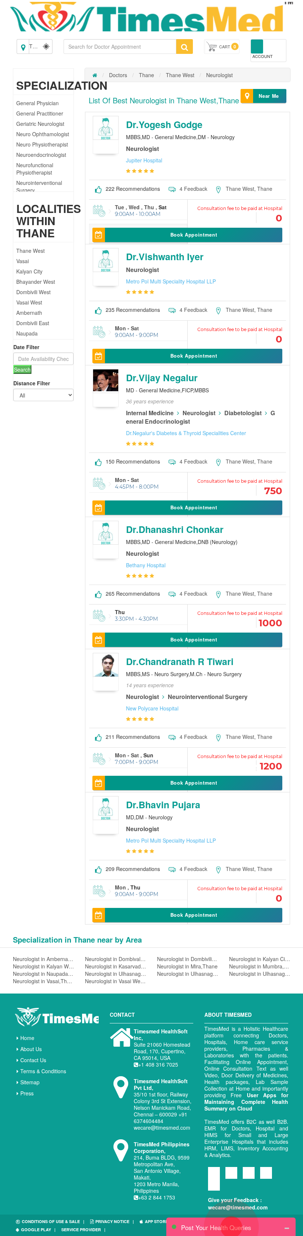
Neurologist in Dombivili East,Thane (187, 959)
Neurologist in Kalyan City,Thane (259, 959)
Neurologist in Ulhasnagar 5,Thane (259, 973)
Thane (146, 75)
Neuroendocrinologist (41, 154)
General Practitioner (39, 113)
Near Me (269, 95)
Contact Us (33, 1060)
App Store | (159, 1221)
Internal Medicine (150, 413)
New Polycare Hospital (152, 708)
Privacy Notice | (114, 1221)
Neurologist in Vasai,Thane (43, 981)
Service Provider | (83, 1229)
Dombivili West (33, 292)
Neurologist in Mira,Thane (187, 966)
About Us (31, 1049)
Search (22, 369)
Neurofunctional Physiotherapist (34, 168)
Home (27, 1038)
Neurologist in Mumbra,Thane (259, 966)
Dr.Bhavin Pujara (163, 804)
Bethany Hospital (146, 565)
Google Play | (38, 1229)
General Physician (37, 103)
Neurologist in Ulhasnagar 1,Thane (115, 973)
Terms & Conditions (43, 1071)
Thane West (30, 250)
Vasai (22, 261)
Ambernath (29, 312)
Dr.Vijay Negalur (162, 377)
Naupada (27, 333)
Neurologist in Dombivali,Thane (115, 959)
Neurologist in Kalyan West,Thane (43, 966)
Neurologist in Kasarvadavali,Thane (115, 966)
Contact (122, 1014)
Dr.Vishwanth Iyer (165, 256)
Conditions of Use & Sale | (53, 1221)
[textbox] (120, 46)
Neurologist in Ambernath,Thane (43, 959)
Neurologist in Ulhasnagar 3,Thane (187, 973)
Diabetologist (243, 413)
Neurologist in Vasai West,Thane (115, 981)
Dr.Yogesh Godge (164, 124)
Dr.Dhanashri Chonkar (175, 529)
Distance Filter (31, 383)
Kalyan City (29, 271)
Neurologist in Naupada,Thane (43, 973)
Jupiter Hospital (144, 160)
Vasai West (29, 302)
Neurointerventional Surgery (208, 696)
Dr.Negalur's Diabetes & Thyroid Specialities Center (186, 433)
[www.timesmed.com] (95, 74)
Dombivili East (32, 323)
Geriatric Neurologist (40, 123)
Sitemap (30, 1082)
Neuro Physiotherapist (42, 144)
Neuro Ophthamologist (42, 134)
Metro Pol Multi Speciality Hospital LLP (171, 281)
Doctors (118, 75)
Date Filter (26, 347)
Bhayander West (35, 281)
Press (27, 1093)
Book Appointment (193, 234)
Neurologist (219, 75)
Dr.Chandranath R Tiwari (180, 661)
